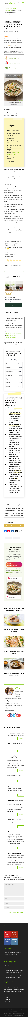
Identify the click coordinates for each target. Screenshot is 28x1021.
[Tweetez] (16, 531)
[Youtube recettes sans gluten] (8, 715)
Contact (6, 997)
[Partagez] (5, 531)
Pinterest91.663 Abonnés (7, 934)
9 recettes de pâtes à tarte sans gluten (14, 975)
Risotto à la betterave (11, 337)
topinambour (16, 538)
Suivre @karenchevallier (12, 564)
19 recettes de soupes (10, 965)
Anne (9, 743)
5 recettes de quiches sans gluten (13, 968)
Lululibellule (10, 800)
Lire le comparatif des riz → (13, 305)
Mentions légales (18, 1015)
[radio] (7, 260)
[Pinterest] (19, 715)
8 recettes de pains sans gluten (12, 977)
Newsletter (7, 999)
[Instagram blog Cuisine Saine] (17, 715)
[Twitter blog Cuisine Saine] (14, 715)
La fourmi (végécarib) (13, 756)
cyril (8, 775)
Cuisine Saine (8, 8)
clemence (10, 733)
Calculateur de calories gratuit (12, 957)
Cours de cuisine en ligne (11, 954)
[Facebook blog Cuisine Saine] (11, 715)
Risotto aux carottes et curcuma (13, 333)
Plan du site (7, 1001)
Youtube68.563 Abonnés (14, 934)
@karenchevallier (15, 570)
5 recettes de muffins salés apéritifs (13, 972)
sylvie (9, 786)
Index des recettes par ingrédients (13, 952)
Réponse (21, 738)
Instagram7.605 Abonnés (14, 941)
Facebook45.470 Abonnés (7, 941)
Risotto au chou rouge (11, 335)
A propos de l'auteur (9, 994)
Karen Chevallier (10, 31)
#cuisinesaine (9, 572)
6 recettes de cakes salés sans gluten (14, 970)
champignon (8, 538)
